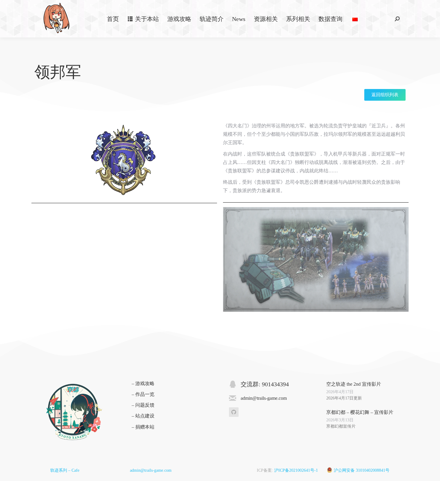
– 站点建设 (143, 415)
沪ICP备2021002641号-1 (296, 470)
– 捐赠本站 (143, 426)
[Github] (234, 412)
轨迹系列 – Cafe (64, 470)
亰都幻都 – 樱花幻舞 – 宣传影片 (359, 412)
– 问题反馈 (143, 405)
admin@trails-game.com (151, 470)
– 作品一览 (143, 394)
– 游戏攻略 (143, 383)
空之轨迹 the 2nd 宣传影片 (353, 384)
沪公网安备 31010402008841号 (361, 470)
